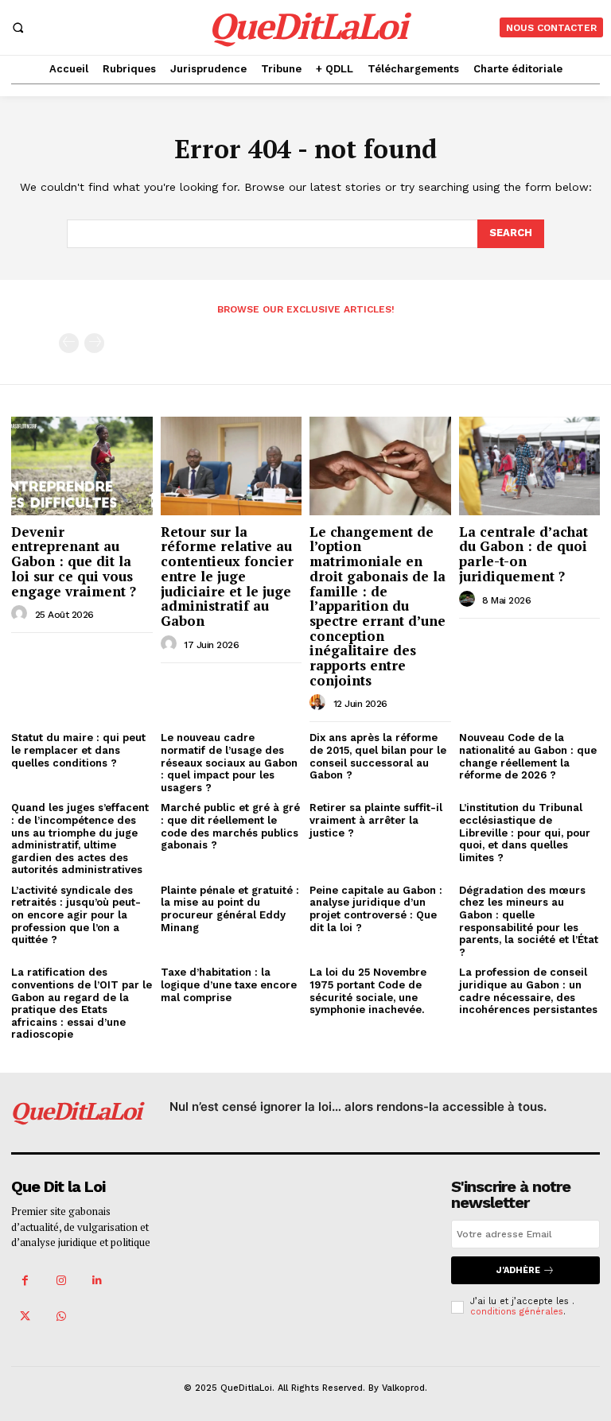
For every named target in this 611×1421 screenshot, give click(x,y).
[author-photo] (21, 614)
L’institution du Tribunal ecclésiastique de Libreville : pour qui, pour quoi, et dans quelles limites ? (524, 832)
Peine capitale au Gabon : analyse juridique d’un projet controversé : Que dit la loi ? (375, 909)
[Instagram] (61, 1281)
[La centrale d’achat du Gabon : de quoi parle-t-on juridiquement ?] (530, 466)
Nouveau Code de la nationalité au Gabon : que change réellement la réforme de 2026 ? (528, 756)
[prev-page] (69, 343)
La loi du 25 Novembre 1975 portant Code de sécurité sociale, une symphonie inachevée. (367, 990)
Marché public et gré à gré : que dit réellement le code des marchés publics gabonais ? (230, 826)
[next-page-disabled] (94, 343)
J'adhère (518, 1270)
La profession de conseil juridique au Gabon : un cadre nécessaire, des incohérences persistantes (528, 990)
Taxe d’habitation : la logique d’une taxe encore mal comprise (229, 984)
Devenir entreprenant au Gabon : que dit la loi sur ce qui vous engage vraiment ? (73, 561)
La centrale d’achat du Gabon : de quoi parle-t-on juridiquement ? (523, 553)
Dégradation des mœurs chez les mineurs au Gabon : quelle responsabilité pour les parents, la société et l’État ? (528, 921)
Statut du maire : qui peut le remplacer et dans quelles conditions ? (78, 750)
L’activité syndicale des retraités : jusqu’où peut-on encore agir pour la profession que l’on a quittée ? (76, 914)
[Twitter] (25, 1316)
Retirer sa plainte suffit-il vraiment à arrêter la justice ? (375, 820)
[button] (17, 27)
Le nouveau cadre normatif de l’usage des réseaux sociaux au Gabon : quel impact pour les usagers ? (229, 762)
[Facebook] (25, 1281)
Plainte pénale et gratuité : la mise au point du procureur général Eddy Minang (230, 909)
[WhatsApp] (61, 1316)
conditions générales (516, 1311)
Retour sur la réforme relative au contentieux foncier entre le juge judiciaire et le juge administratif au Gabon (227, 576)
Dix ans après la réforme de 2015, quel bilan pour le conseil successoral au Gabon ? (377, 756)
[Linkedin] (97, 1281)
